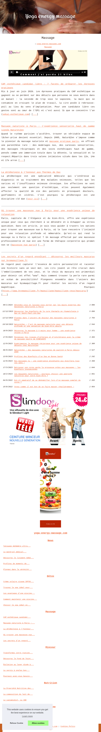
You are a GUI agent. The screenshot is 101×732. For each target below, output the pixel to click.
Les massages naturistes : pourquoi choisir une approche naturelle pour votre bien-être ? (43, 375)
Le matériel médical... (14, 552)
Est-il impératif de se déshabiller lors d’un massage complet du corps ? (47, 381)
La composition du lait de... (18, 694)
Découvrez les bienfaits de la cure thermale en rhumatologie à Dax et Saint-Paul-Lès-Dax (46, 312)
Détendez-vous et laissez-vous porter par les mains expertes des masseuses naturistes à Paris (47, 306)
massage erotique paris (64, 141)
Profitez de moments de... (16, 564)
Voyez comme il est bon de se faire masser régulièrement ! (44, 387)
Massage (48, 47)
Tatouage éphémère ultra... (17, 546)
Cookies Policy (67, 726)
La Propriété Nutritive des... (18, 688)
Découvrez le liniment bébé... (18, 558)
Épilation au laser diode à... (18, 665)
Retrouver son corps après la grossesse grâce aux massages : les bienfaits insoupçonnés (47, 368)
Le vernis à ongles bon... (16, 670)
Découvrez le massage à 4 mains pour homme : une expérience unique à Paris (44, 332)
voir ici (33, 199)
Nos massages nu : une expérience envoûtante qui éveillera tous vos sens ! (46, 362)
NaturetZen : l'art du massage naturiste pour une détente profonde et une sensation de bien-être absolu (43, 325)
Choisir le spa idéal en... (17, 605)
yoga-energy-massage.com (49, 44)
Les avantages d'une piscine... (19, 593)
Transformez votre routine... (18, 653)
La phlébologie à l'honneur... (18, 629)
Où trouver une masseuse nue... (19, 635)
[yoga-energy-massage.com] (50, 17)
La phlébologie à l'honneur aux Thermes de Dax (30, 172)
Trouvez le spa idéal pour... (18, 587)
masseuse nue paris (24, 245)
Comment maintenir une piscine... (20, 599)
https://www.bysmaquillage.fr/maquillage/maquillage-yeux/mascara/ (45, 291)
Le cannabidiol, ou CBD (14, 700)
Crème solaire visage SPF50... (18, 582)
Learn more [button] (27, 716)
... (35, 114)
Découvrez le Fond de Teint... (18, 659)
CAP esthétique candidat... (17, 617)
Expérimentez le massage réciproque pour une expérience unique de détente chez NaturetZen (48, 344)
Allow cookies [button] (38, 723)
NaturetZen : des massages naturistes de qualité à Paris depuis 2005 (46, 351)
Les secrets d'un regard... (17, 641)
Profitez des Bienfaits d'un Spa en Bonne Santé (38, 356)
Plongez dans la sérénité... (17, 569)
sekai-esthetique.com (16, 114)
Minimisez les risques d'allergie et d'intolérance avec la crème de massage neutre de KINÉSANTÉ (47, 338)
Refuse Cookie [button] (16, 723)
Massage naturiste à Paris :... (19, 623)
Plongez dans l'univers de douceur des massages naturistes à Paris (45, 319)
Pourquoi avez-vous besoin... (18, 676)
